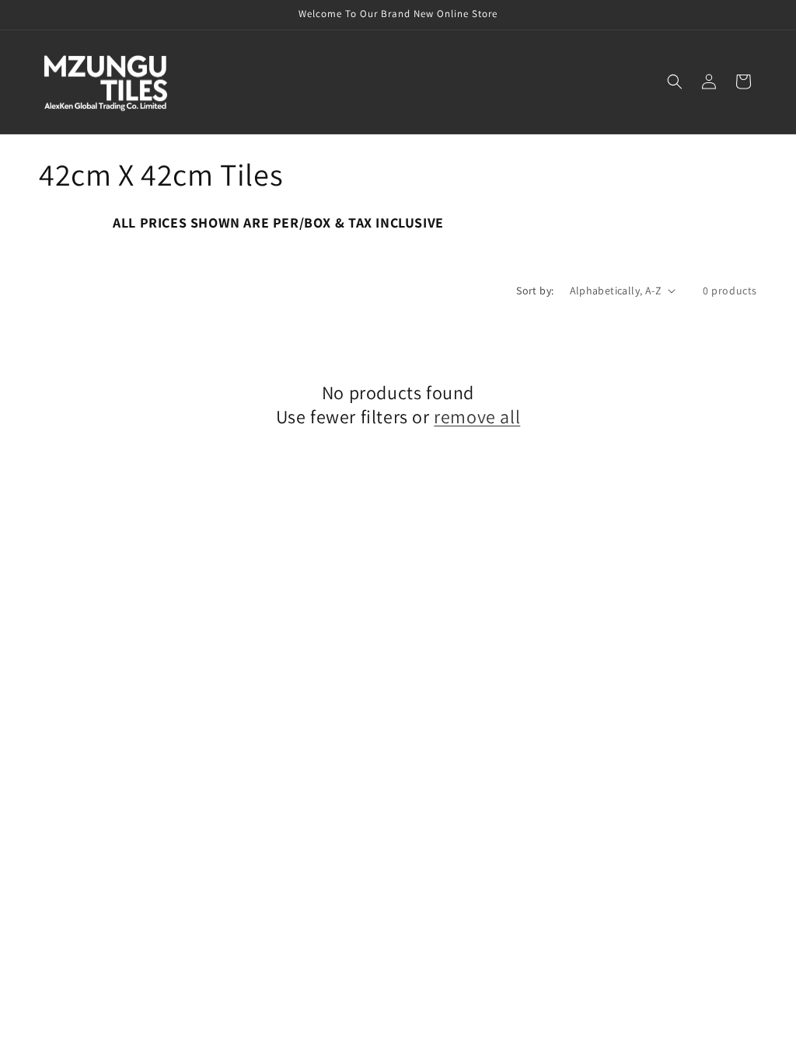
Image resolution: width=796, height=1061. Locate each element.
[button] (675, 81)
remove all (477, 417)
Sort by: (534, 290)
